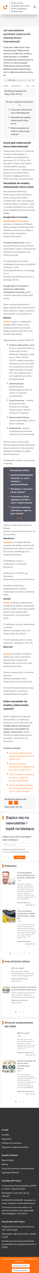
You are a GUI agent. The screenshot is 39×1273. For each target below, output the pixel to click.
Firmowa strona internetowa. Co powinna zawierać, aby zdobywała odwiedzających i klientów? (17, 1210)
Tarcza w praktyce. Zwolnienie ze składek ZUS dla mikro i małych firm (22, 766)
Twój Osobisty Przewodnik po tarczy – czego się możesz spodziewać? (21, 777)
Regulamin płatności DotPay (15, 1147)
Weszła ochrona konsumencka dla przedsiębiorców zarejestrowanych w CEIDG (19, 1244)
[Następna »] (33, 953)
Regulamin (7, 1139)
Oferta (5, 1164)
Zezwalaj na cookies (21, 1266)
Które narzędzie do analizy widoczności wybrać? (20, 131)
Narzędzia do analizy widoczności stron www (21, 120)
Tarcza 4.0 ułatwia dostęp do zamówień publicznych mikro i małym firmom (21, 788)
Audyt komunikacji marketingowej (18, 1168)
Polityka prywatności (20, 1270)
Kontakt (5, 1134)
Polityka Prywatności (12, 1143)
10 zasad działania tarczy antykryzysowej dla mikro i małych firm (21, 756)
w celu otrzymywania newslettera (17, 852)
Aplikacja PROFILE (10, 1172)
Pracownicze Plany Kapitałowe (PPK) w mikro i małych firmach (21, 499)
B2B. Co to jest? (17, 968)
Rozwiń (19, 518)
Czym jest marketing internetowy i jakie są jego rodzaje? (21, 510)
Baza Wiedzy (8, 1160)
